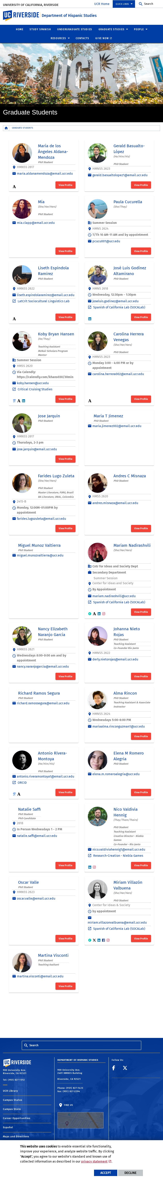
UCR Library (10, 1091)
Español (8, 1127)
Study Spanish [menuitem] (40, 29)
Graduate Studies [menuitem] (112, 29)
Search (148, 4)
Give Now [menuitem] (102, 38)
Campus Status (12, 1100)
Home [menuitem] (19, 29)
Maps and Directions (16, 1136)
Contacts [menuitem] (82, 38)
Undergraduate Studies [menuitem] (74, 29)
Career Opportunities (16, 1118)
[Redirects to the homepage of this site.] (6, 128)
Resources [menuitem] (58, 38)
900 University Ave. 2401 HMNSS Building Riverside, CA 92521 (69, 1074)
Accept (105, 1173)
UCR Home (102, 4)
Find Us (68, 1105)
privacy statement (94, 1161)
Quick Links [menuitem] (122, 4)
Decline (130, 1173)
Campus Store (12, 1109)
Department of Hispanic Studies (69, 15)
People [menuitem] (139, 29)
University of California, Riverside (30, 5)
